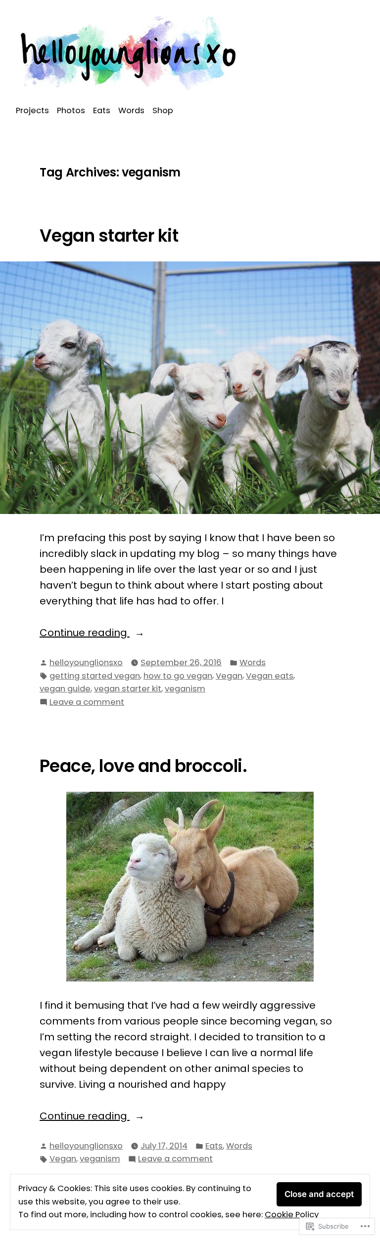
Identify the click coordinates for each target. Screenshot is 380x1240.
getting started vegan (94, 676)
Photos (71, 110)
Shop (162, 110)
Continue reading (85, 633)
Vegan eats (269, 676)
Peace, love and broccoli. (143, 766)
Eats (101, 110)
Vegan (229, 676)
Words (131, 110)
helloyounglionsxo (86, 662)
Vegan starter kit (109, 236)
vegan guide (65, 688)
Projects (32, 110)
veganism (185, 688)
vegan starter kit (127, 688)
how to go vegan (177, 676)
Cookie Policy (292, 1214)
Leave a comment (86, 702)
